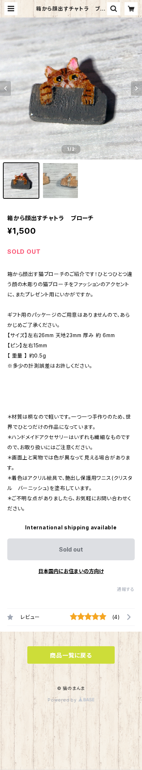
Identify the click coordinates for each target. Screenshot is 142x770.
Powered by (63, 700)
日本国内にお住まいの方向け (71, 571)
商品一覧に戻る (71, 655)
